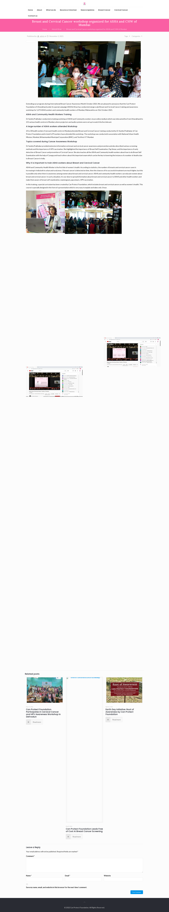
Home (44, 29)
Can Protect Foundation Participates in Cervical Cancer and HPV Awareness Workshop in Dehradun (43, 713)
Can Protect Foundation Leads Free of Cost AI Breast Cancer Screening (84, 830)
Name (29, 876)
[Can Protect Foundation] (84, 3)
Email (67, 876)
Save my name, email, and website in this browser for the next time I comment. (56, 887)
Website (107, 876)
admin (42, 36)
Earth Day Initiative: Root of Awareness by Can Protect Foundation (120, 712)
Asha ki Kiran (57, 29)
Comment (30, 856)
